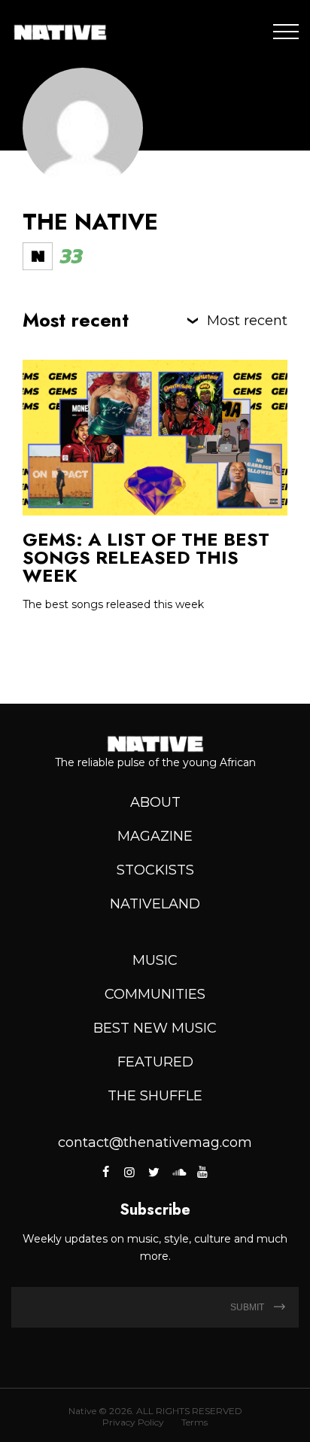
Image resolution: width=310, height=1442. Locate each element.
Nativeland (155, 904)
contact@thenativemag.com (155, 1142)
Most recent (247, 320)
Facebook (106, 1172)
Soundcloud (177, 1172)
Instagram (129, 1172)
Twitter (153, 1172)
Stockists (155, 870)
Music (155, 960)
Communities (155, 994)
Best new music (155, 1028)
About (155, 802)
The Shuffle (155, 1096)
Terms (194, 1422)
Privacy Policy (133, 1422)
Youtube (202, 1172)
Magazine (155, 836)
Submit (248, 1307)
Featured (155, 1062)
